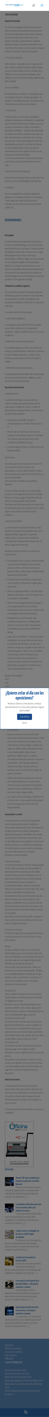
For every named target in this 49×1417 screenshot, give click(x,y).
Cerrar (24, 723)
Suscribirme (24, 717)
